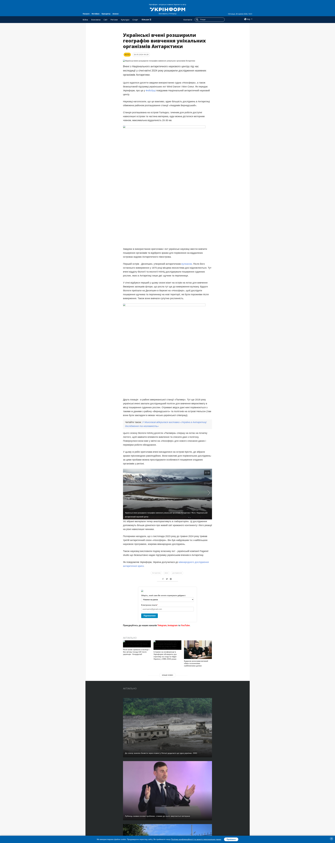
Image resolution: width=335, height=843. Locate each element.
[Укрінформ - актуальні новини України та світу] (167, 9)
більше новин (167, 675)
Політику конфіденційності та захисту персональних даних (196, 839)
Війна (85, 19)
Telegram (162, 625)
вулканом (186, 264)
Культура (125, 19)
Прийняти (231, 839)
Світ (105, 19)
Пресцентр (106, 14)
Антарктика (156, 573)
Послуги (86, 14)
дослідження (177, 573)
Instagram (173, 625)
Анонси (116, 14)
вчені (166, 573)
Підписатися (150, 616)
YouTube (185, 625)
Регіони (114, 19)
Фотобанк (95, 14)
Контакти (187, 19)
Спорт (135, 19)
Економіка (96, 19)
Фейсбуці (151, 90)
